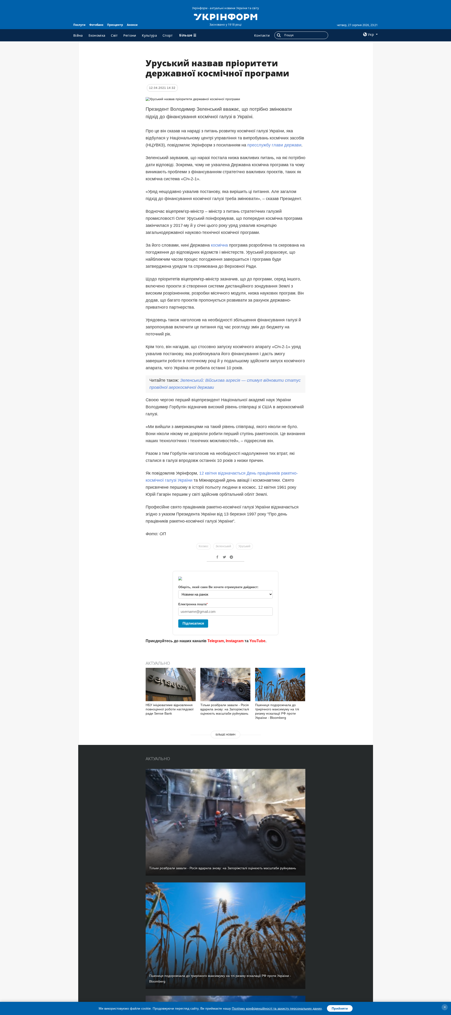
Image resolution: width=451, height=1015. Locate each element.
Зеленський (223, 546)
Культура (149, 35)
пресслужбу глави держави (274, 145)
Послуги (79, 25)
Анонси (132, 25)
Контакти (262, 35)
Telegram (215, 641)
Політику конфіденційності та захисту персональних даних (277, 1008)
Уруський (244, 546)
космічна (219, 245)
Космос (203, 546)
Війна (78, 35)
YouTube (257, 641)
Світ (114, 35)
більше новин (225, 734)
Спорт (168, 35)
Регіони (129, 35)
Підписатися (193, 623)
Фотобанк (96, 25)
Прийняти (340, 1008)
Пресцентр (115, 25)
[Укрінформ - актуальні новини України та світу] (225, 16)
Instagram (235, 641)
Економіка (97, 35)
